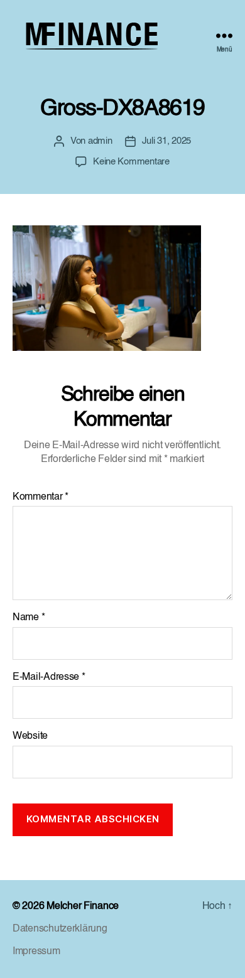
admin (100, 141)
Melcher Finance (82, 906)
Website (30, 736)
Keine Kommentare (131, 161)
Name (29, 618)
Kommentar (40, 497)
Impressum (36, 952)
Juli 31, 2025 (167, 141)
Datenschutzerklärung (60, 929)
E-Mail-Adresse (49, 677)
